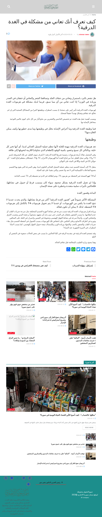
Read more (89, 427)
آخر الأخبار (86, 15)
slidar (73, 333)
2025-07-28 (29, 344)
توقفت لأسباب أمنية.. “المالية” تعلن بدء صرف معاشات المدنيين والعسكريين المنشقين (83, 340)
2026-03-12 (92, 346)
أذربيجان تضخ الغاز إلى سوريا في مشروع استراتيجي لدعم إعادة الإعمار (53, 320)
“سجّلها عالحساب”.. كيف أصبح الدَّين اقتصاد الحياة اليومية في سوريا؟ (68, 415)
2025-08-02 (60, 326)
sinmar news (84, 34)
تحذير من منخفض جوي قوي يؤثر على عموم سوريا (68, 444)
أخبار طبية (51, 34)
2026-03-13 (92, 310)
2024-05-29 (68, 34)
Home (94, 15)
